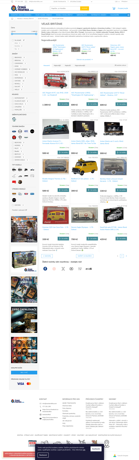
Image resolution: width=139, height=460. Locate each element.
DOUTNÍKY (80, 435)
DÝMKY (73, 435)
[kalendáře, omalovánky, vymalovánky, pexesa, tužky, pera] (94, 443)
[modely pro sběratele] (57, 443)
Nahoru (48, 256)
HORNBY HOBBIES (22, 69)
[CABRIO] (26, 176)
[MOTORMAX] (26, 194)
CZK (116, 2)
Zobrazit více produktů (84, 60)
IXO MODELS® (21, 72)
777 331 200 (46, 406)
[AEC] (26, 131)
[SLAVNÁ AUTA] (14, 119)
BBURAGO (19, 57)
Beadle (18, 151)
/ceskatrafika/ (46, 415)
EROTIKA (20, 435)
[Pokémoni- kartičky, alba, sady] (82, 443)
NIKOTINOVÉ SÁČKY (56, 435)
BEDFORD (19, 143)
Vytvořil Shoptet (122, 456)
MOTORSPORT (21, 98)
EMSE (18, 66)
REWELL (19, 84)
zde (84, 450)
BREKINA (19, 60)
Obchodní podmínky (68, 413)
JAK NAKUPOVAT (91, 435)
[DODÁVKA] (14, 176)
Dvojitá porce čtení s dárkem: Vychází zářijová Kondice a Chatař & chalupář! (95, 405)
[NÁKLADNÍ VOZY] (20, 176)
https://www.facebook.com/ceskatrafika (50, 410)
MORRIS (19, 145)
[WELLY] (32, 194)
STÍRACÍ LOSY (29, 435)
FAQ (63, 423)
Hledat (84, 8)
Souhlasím (96, 449)
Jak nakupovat (67, 421)
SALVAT (19, 87)
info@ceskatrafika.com (49, 404)
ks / (24, 372)
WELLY (18, 90)
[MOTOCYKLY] (26, 170)
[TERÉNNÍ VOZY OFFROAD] (20, 182)
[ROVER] (14, 137)
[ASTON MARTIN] (26, 137)
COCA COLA (20, 104)
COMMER (19, 157)
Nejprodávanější (80, 65)
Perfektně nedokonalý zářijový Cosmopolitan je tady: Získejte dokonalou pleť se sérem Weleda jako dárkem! (95, 423)
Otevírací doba (75, 2)
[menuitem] (21, 15)
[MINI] (20, 131)
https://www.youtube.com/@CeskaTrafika (50, 418)
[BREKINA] (14, 194)
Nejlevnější (57, 65)
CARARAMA (20, 63)
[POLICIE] (32, 170)
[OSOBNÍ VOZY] (14, 170)
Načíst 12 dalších (85, 256)
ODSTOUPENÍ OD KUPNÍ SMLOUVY (110, 435)
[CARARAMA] (14, 200)
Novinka (18, 46)
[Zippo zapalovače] (45, 443)
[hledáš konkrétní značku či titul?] (69, 443)
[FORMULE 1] (14, 182)
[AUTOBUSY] (20, 170)
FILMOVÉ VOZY (21, 101)
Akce (17, 43)
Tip (17, 49)
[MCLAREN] (32, 131)
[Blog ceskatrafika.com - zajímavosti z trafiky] (32, 443)
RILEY (18, 148)
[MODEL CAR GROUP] (20, 194)
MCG (18, 75)
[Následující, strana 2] (122, 256)
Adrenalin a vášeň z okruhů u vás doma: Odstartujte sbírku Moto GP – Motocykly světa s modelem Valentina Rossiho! (118, 423)
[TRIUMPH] (20, 137)
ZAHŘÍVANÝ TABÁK (41, 435)
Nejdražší (68, 65)
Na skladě (20, 40)
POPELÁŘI (19, 110)
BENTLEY (19, 154)
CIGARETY (67, 435)
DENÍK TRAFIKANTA (60, 2)
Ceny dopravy (66, 408)
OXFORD (19, 81)
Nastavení (43, 455)
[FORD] (14, 131)
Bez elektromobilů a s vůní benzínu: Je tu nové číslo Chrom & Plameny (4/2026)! (95, 414)
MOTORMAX (20, 78)
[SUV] (32, 176)
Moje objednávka (67, 426)
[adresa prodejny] (106, 443)
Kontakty (65, 411)
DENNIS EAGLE (21, 160)
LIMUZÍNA (19, 107)
